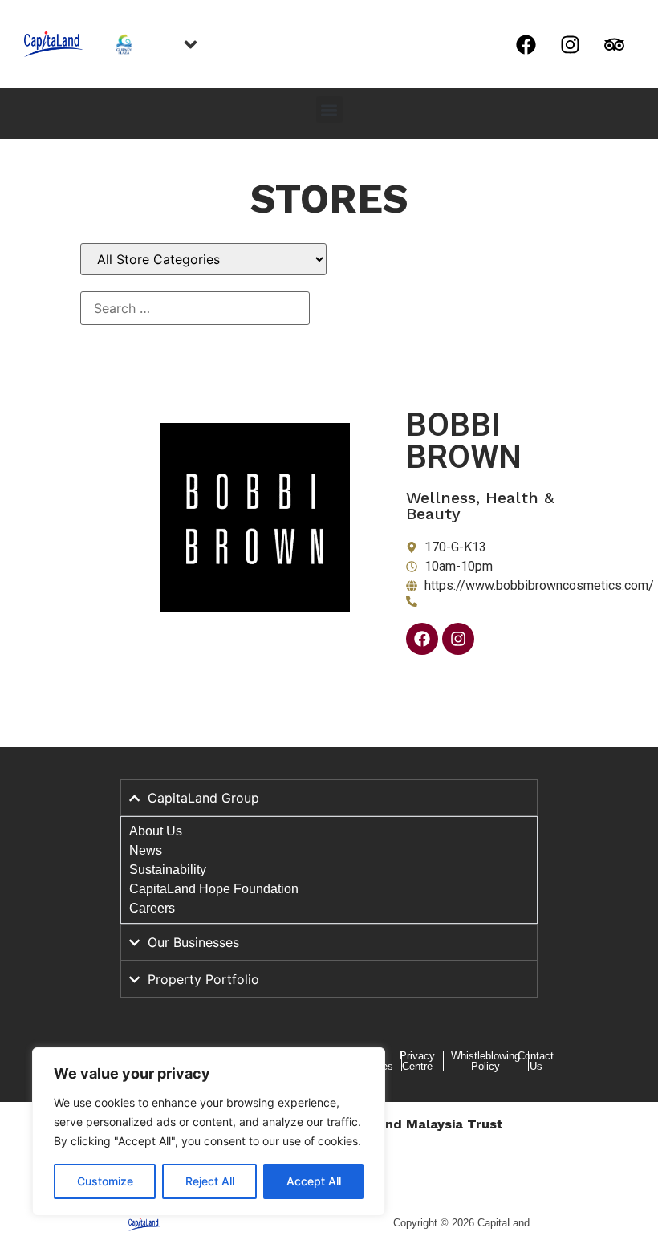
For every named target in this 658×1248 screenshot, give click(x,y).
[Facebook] (526, 44)
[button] (329, 109)
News (145, 850)
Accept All (313, 1181)
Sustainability (167, 869)
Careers (152, 908)
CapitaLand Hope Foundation (214, 889)
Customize (105, 1181)
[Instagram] (570, 44)
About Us (155, 831)
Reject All (209, 1181)
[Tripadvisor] (614, 44)
